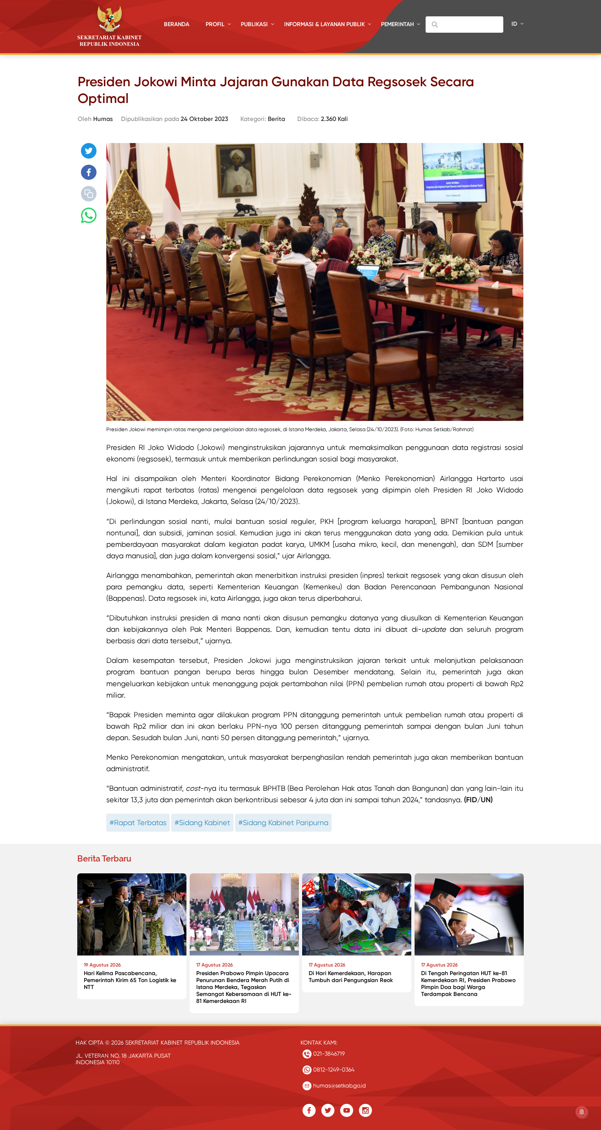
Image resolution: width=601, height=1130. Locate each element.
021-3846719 (328, 1053)
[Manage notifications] (581, 1112)
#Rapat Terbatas (138, 822)
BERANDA (176, 24)
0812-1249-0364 (333, 1069)
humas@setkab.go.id (339, 1085)
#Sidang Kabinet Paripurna (283, 822)
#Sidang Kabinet (202, 822)
